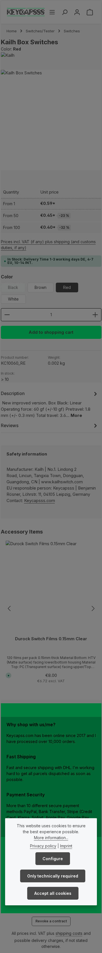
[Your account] (77, 12)
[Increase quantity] (95, 314)
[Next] (93, 608)
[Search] (64, 12)
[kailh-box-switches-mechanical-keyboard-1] (51, 120)
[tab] (50, 404)
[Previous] (10, 608)
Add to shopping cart (51, 332)
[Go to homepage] (26, 12)
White (13, 299)
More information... (51, 837)
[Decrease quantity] (7, 314)
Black (16, 288)
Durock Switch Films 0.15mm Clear (51, 638)
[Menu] (52, 12)
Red (67, 287)
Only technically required (52, 876)
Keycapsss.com (39, 500)
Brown (40, 287)
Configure (52, 858)
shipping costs (69, 933)
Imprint (66, 845)
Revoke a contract (51, 921)
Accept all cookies (52, 893)
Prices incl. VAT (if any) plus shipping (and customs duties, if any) (48, 244)
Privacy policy (43, 845)
